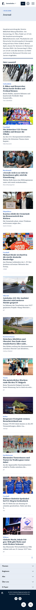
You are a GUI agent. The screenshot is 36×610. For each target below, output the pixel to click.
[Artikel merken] (24, 605)
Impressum (12, 594)
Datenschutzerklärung (23, 594)
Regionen (5, 571)
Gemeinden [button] (10, 3)
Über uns (5, 582)
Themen (5, 566)
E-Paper (5, 587)
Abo (23, 3)
